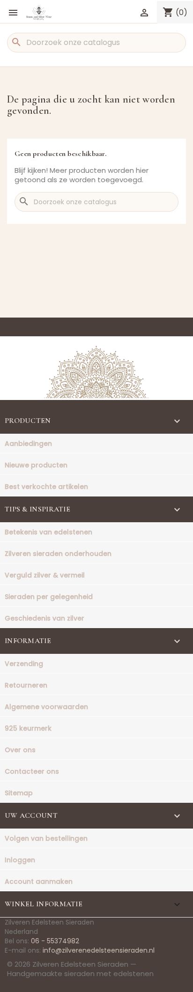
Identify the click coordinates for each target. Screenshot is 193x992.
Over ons (20, 750)
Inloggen (20, 860)
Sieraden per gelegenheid (49, 596)
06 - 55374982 (55, 941)
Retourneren (26, 685)
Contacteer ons (32, 771)
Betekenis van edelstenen (48, 532)
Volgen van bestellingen (46, 838)
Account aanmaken (39, 881)
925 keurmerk (28, 728)
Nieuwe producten (36, 465)
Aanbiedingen (28, 443)
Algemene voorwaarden (46, 706)
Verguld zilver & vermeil (45, 575)
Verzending (24, 663)
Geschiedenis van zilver (44, 618)
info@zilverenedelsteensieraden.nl (99, 950)
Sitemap (19, 793)
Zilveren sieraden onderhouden (58, 553)
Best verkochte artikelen (46, 486)
